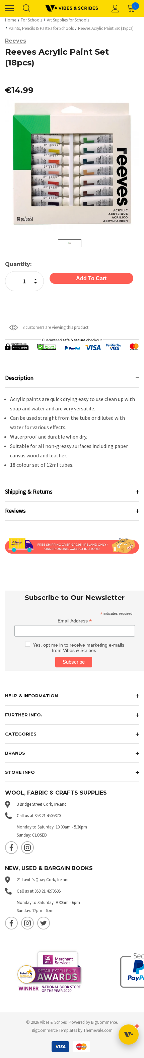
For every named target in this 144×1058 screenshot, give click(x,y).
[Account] (114, 8)
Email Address (75, 621)
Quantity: (18, 264)
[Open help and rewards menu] (129, 1034)
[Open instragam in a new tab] (27, 847)
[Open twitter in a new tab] (43, 923)
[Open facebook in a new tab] (11, 847)
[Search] (26, 8)
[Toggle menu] (9, 8)
